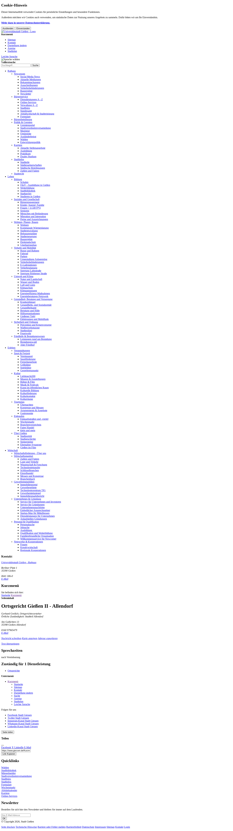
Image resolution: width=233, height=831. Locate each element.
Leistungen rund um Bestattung (36, 339)
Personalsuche (27, 524)
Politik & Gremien (23, 122)
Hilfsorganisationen (30, 313)
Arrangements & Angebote (33, 410)
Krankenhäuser (28, 302)
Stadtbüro (25, 108)
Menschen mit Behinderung (34, 213)
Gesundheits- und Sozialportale (36, 305)
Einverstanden (23, 28)
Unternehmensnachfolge (32, 507)
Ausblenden (8, 28)
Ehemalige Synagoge (31, 444)
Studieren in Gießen (30, 196)
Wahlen (24, 139)
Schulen (24, 182)
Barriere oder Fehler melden (52, 827)
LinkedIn (18, 747)
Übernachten (26, 404)
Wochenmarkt (27, 421)
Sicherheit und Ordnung (26, 322)
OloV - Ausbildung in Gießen (35, 185)
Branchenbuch (27, 479)
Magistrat (25, 130)
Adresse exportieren (48, 638)
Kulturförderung (28, 393)
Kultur (17, 373)
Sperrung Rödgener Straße (33, 273)
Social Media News (30, 76)
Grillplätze (25, 364)
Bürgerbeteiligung (23, 119)
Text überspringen (10, 643)
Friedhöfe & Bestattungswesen (29, 336)
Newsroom (19, 73)
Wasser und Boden (29, 282)
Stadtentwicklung (29, 230)
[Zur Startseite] (18, 31)
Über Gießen (20, 433)
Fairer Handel (27, 427)
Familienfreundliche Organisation (37, 536)
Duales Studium (28, 156)
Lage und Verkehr (29, 461)
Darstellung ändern (17, 45)
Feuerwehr (25, 333)
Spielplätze (25, 367)
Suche (17, 695)
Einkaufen (19, 416)
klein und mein (27, 430)
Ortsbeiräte (25, 133)
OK (4, 818)
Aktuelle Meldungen (30, 79)
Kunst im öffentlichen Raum (34, 387)
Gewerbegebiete (28, 487)
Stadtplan (12, 51)
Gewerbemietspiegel (30, 493)
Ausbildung (26, 150)
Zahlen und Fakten (29, 170)
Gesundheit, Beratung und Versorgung (33, 299)
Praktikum (25, 153)
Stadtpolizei (26, 330)
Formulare (25, 116)
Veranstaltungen (22, 350)
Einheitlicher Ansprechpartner (35, 510)
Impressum (100, 827)
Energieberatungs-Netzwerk (34, 296)
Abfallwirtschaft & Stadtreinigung (37, 113)
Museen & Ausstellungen (32, 379)
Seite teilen (8, 732)
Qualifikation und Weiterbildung (36, 533)
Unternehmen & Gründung (27, 499)
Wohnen (24, 225)
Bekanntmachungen (30, 82)
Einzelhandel (26, 473)
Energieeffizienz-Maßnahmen (35, 293)
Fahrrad (24, 253)
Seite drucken (8, 827)
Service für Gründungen (32, 504)
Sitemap (12, 39)
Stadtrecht (19, 173)
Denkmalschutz (28, 242)
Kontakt (12, 42)
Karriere (18, 145)
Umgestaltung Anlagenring (33, 259)
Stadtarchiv (26, 193)
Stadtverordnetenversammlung (35, 128)
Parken (23, 256)
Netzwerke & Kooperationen (28, 541)
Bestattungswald (28, 342)
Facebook (6, 747)
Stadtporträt (26, 436)
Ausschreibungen (29, 85)
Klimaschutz (26, 287)
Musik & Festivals (29, 384)
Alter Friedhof (27, 344)
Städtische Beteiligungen (32, 168)
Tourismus (19, 402)
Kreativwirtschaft (29, 547)
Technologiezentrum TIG (33, 490)
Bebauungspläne (28, 233)
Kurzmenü (16, 595)
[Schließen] (2, 745)
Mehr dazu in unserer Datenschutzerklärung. (25, 22)
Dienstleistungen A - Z (31, 99)
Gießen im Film (28, 447)
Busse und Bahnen (29, 250)
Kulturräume (26, 399)
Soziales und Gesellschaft (26, 199)
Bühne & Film (27, 382)
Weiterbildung (27, 188)
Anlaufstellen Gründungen (33, 518)
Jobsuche (24, 527)
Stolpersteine (26, 441)
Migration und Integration (33, 216)
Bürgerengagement (29, 202)
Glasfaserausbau (28, 245)
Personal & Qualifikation (26, 521)
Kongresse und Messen (32, 407)
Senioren (24, 210)
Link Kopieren (9, 754)
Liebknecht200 (27, 376)
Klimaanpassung (28, 290)
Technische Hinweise (26, 827)
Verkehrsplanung (28, 267)
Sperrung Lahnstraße (30, 270)
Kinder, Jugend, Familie (32, 205)
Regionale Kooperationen (33, 550)
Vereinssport (26, 356)
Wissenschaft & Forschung (33, 464)
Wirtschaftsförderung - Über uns (30, 453)
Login (127, 827)
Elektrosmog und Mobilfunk (34, 319)
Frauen (23, 544)
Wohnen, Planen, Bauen (26, 222)
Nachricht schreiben (11, 638)
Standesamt (26, 111)
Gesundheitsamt (28, 307)
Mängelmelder (8, 773)
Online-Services (28, 102)
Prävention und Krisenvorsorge (36, 324)
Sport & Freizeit (22, 353)
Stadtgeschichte (28, 439)
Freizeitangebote (28, 362)
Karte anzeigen (29, 638)
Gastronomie (26, 413)
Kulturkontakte (27, 396)
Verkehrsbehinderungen (32, 88)
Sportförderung (28, 359)
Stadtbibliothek (27, 190)
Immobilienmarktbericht (32, 496)
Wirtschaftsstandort (23, 456)
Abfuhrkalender (9, 790)
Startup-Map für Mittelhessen (34, 513)
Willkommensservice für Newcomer (38, 538)
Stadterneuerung (28, 236)
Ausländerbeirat (28, 136)
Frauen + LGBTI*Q (30, 208)
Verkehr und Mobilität (25, 247)
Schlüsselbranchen (29, 470)
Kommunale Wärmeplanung (34, 227)
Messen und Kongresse (32, 476)
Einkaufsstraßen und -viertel (34, 419)
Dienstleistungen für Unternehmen (37, 516)
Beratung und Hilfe (30, 310)
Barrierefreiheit (73, 827)
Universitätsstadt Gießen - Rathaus (18, 562)
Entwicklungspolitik (30, 142)
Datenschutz (88, 827)
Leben (11, 176)
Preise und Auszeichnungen (34, 219)
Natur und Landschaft (31, 279)
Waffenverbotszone (30, 327)
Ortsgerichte (14, 670)
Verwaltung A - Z (29, 105)
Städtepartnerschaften (31, 165)
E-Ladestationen (28, 265)
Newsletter (25, 93)
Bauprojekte (26, 91)
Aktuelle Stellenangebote (32, 148)
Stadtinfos (19, 159)
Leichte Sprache (9, 56)
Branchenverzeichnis (30, 424)
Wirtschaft (13, 450)
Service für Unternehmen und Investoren (40, 501)
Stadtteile (24, 162)
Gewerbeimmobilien (24, 481)
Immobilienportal (28, 484)
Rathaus (12, 71)
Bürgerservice (21, 96)
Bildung (18, 179)
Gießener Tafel (27, 316)
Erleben (11, 347)
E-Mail (4, 579)
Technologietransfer (30, 467)
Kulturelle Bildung (29, 390)
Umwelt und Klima (23, 276)
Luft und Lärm (27, 285)
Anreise (11, 48)
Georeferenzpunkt (29, 370)
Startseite (5, 595)
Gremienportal (27, 125)
